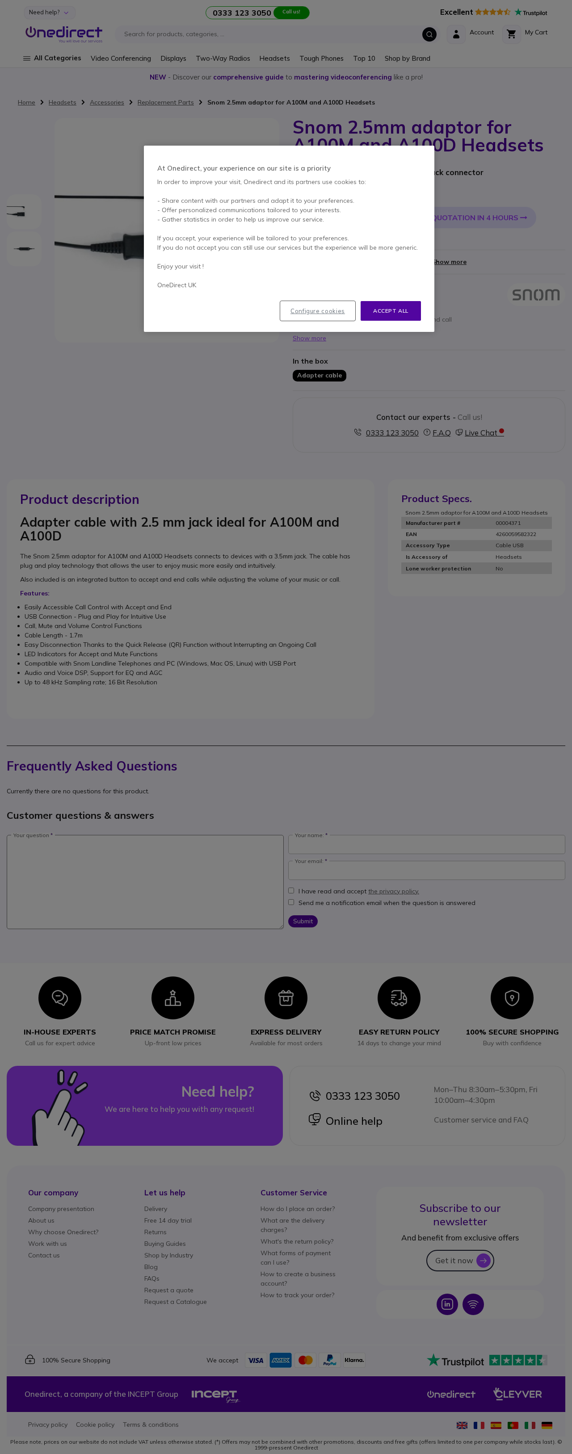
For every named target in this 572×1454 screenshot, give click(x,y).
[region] (289, 239)
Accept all (390, 310)
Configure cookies (317, 310)
